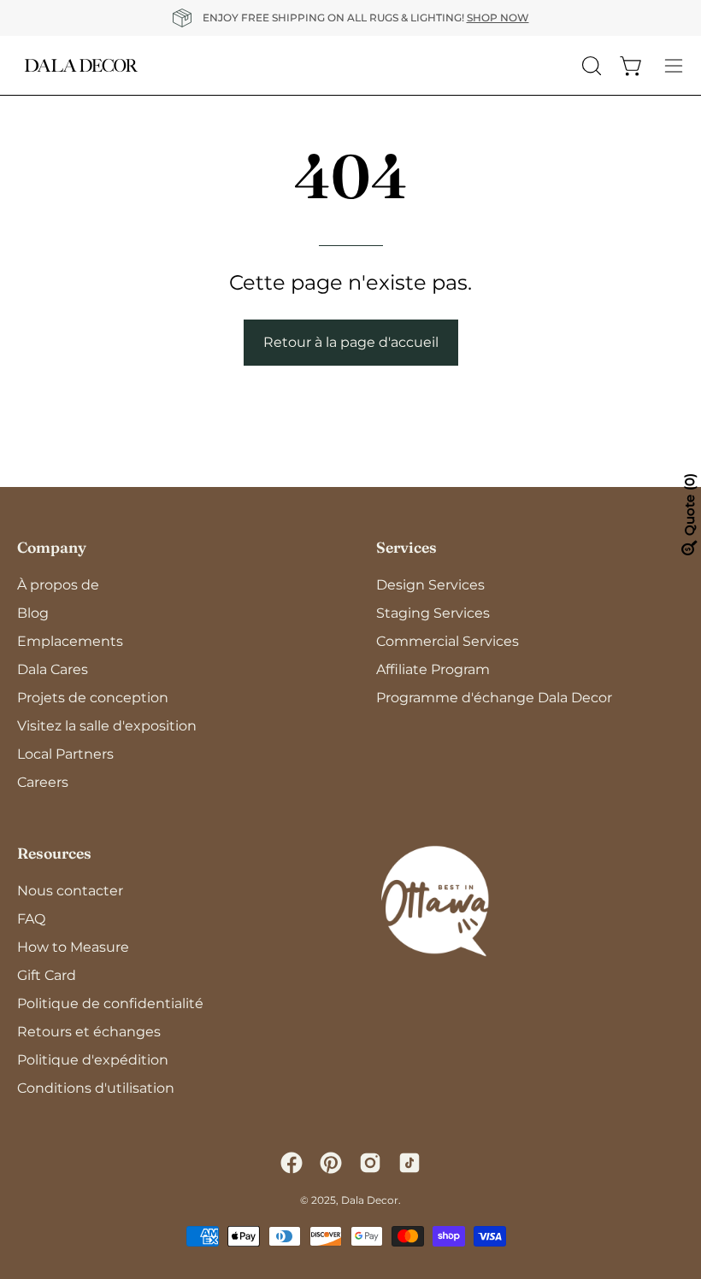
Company (51, 547)
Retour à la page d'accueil (351, 342)
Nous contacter (70, 891)
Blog (33, 613)
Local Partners (65, 754)
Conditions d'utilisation (95, 1088)
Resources (54, 853)
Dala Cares (52, 669)
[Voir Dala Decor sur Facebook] (291, 1163)
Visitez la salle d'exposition (107, 726)
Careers (42, 782)
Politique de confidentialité (110, 1003)
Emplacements (70, 641)
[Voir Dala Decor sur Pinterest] (331, 1163)
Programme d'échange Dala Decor (494, 697)
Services (406, 547)
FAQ (31, 919)
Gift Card (46, 975)
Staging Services (433, 613)
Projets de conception (92, 697)
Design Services (430, 585)
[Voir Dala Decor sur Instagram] (370, 1163)
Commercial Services (447, 641)
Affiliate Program (433, 669)
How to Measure (73, 947)
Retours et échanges (89, 1032)
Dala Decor (369, 1200)
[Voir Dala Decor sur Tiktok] (409, 1163)
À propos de (58, 585)
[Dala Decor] (81, 65)
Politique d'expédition (92, 1060)
